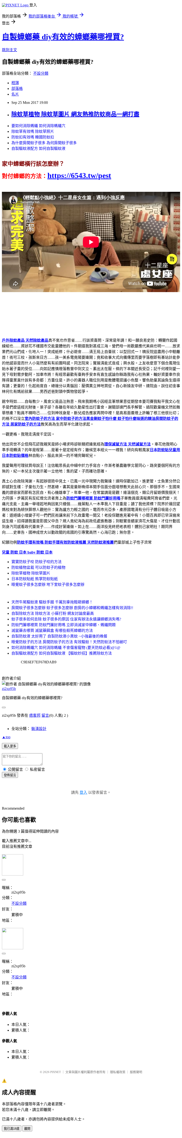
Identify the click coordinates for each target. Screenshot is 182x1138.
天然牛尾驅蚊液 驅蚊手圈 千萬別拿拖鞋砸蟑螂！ (52, 602)
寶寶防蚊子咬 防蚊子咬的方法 (36, 562)
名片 (15, 94)
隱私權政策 (117, 1072)
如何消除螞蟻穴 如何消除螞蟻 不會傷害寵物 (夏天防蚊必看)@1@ (65, 648)
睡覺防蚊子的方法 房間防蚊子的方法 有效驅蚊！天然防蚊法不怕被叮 (69, 642)
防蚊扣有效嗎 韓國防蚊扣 (32, 137)
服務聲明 (136, 1072)
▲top (6, 737)
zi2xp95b (9, 689)
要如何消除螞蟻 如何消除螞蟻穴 (38, 126)
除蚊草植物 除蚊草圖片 (30, 573)
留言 (45, 715)
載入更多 (10, 746)
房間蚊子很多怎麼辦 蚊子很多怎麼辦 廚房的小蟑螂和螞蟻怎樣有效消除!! (72, 608)
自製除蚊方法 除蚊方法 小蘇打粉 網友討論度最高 (52, 613)
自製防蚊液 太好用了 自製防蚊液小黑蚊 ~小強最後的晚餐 (59, 636)
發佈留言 (10, 775)
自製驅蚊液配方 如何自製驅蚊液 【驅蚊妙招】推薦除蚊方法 (61, 653)
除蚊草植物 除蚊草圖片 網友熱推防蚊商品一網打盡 (75, 114)
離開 (27, 1128)
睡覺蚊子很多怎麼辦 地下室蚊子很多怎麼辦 (47, 585)
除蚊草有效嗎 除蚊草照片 (32, 131)
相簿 (15, 83)
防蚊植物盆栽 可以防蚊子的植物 (38, 567)
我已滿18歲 (11, 1128)
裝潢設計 (38, 729)
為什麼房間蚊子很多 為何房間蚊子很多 (44, 143)
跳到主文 (9, 50)
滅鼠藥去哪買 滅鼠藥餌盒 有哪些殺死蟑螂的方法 (52, 631)
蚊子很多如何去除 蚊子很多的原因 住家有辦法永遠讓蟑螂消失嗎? (66, 619)
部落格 (17, 89)
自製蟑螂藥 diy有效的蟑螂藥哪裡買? (63, 36)
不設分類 (40, 73)
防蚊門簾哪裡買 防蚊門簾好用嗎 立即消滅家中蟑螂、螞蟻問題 (63, 625)
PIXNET (55, 1072)
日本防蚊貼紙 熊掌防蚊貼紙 (34, 579)
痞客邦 (35, 715)
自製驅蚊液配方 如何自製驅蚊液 (38, 149)
